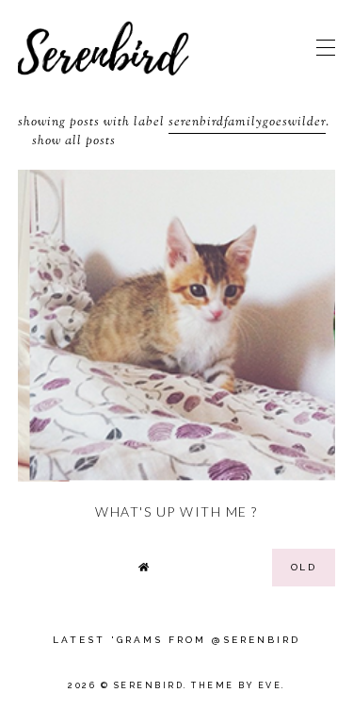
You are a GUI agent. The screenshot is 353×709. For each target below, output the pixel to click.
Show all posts (74, 141)
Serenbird (149, 685)
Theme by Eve (236, 685)
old (304, 567)
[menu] (325, 47)
